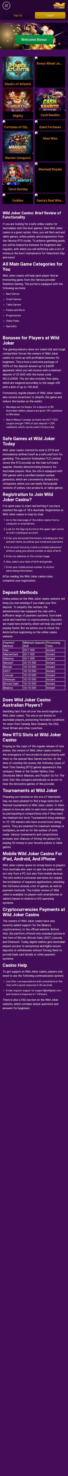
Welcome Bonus (34, 39)
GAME (18, 61)
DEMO (18, 75)
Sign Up (18, 15)
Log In (50, 15)
